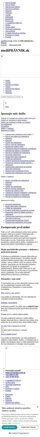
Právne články (10, 5)
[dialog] (20, 421)
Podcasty (8, 11)
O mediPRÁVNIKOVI (13, 23)
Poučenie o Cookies (12, 35)
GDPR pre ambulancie (13, 159)
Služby (7, 25)
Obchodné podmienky (13, 29)
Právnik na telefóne (12, 9)
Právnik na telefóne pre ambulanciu (17, 153)
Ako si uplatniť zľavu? (9, 334)
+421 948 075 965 (11, 375)
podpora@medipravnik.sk (15, 373)
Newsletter (9, 394)
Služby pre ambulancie (9, 122)
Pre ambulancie (6, 124)
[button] (20, 433)
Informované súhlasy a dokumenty (17, 151)
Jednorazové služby (8, 130)
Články (7, 87)
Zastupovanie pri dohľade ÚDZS (17, 171)
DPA (7, 387)
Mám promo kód (15, 45)
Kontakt (8, 37)
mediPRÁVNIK (6, 41)
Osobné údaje (10, 27)
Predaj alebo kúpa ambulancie (15, 157)
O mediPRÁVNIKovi (13, 380)
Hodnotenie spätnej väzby (14, 147)
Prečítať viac (16, 423)
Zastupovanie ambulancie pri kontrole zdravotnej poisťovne (18, 168)
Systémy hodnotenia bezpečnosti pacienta (19, 161)
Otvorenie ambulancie (13, 155)
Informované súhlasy (12, 7)
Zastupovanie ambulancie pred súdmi (18, 134)
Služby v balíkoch (7, 128)
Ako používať (10, 31)
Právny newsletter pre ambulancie (17, 136)
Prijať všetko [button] (9, 427)
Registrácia (9, 19)
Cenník (7, 15)
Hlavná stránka (10, 3)
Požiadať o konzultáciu (9, 303)
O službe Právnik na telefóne (15, 33)
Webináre (8, 13)
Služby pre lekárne (23, 122)
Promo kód (9, 21)
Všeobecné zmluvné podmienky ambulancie (20, 149)
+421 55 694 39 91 (12, 377)
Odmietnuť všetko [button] (28, 427)
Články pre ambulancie (13, 142)
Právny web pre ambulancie (15, 145)
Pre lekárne (5, 126)
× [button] (37, 407)
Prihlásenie (9, 17)
